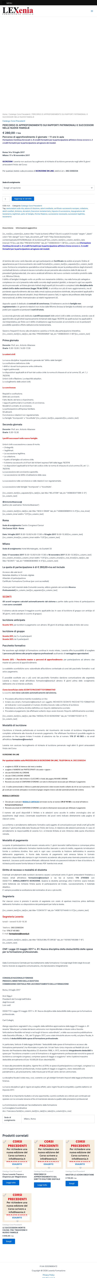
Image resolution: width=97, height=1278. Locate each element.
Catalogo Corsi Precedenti (19, 114)
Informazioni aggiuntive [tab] (26, 228)
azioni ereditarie (46, 208)
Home (5, 114)
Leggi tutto (11, 1182)
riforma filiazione (40, 214)
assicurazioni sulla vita (15, 208)
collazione (84, 208)
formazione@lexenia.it (19, 934)
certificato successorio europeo (66, 208)
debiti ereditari (8, 211)
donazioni (26, 211)
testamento (7, 217)
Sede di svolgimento (11, 182)
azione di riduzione (32, 208)
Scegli (72, 1183)
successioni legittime (76, 214)
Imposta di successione (61, 211)
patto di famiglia (27, 214)
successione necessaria (57, 214)
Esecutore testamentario (41, 211)
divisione (18, 211)
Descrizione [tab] (8, 228)
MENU (9, 3)
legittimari (16, 214)
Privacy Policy (48, 1275)
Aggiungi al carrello (23, 199)
